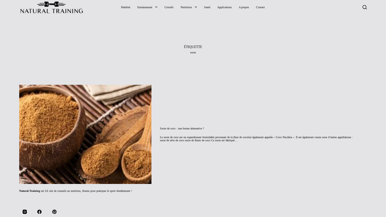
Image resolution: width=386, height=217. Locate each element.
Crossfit (169, 7)
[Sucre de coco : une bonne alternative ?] (85, 134)
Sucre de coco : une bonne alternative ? (182, 128)
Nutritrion (186, 7)
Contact (260, 7)
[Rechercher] (365, 7)
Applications (224, 7)
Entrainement (144, 7)
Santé (207, 7)
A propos (244, 7)
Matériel (125, 7)
